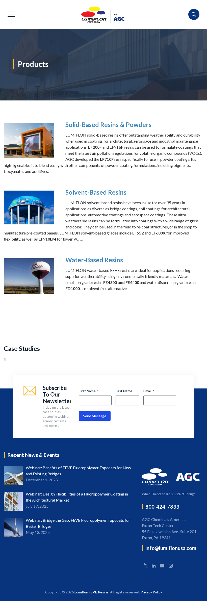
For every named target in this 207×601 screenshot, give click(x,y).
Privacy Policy (151, 592)
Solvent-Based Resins (95, 192)
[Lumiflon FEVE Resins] (102, 14)
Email (148, 391)
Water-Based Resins (94, 260)
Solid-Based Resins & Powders (108, 124)
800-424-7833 (162, 507)
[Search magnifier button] (193, 14)
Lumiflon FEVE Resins (91, 592)
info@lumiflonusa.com (170, 548)
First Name (88, 391)
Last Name (124, 391)
